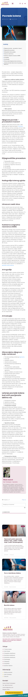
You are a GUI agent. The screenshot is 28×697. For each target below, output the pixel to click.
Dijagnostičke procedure (9, 50)
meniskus (20, 126)
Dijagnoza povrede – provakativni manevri (13, 48)
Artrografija (6, 57)
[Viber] (20, 3)
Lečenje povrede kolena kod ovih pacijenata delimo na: (13, 63)
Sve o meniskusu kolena (12, 573)
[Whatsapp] (22, 3)
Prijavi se (24, 499)
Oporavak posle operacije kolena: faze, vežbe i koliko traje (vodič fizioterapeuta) (13, 540)
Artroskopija (6, 59)
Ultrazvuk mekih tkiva (8, 53)
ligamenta (21, 357)
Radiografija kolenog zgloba (9, 52)
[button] (13, 3)
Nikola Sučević (8, 480)
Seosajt (25, 695)
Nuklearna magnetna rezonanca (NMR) (12, 55)
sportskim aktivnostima (8, 265)
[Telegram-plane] (25, 3)
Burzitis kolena (9, 605)
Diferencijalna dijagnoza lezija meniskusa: (13, 61)
